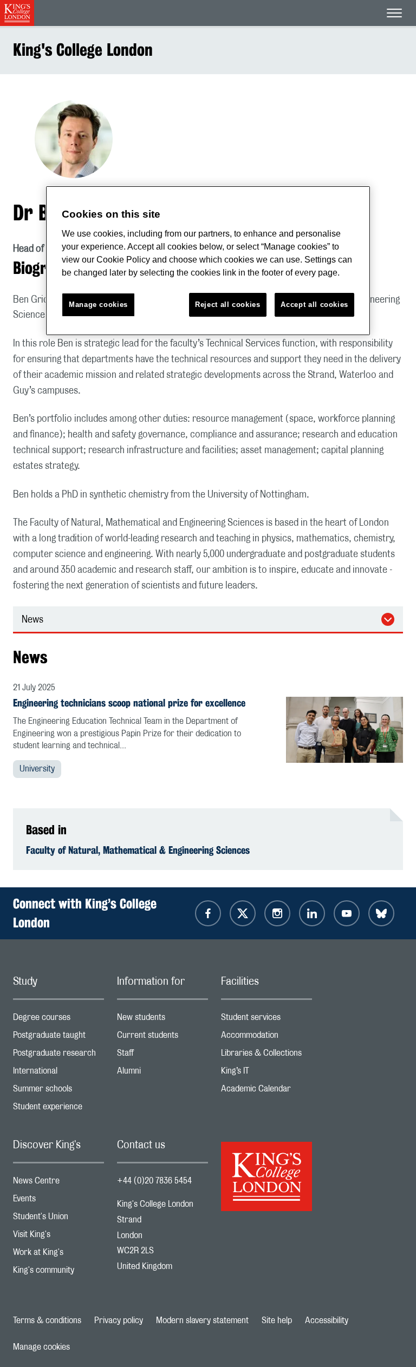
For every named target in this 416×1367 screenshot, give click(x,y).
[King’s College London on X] (243, 913)
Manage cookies (41, 1347)
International (58, 1073)
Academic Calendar (266, 1091)
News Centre (58, 1183)
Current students (162, 1037)
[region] (208, 261)
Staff (162, 1055)
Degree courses (58, 1019)
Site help (277, 1320)
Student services (266, 1019)
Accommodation (266, 1037)
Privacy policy (118, 1320)
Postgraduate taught (58, 1037)
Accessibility (326, 1320)
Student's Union (58, 1219)
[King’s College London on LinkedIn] (312, 913)
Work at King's (58, 1254)
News (32, 620)
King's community (58, 1272)
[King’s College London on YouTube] (347, 913)
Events (58, 1201)
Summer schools (58, 1091)
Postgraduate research (58, 1055)
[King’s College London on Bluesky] (381, 913)
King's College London (83, 49)
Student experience (58, 1109)
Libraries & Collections (266, 1055)
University (37, 768)
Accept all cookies (314, 304)
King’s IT (266, 1073)
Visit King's (58, 1237)
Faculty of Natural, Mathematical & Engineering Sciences (138, 850)
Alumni (162, 1073)
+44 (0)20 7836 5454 (154, 1180)
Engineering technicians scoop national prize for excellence (129, 703)
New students (162, 1019)
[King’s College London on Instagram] (277, 913)
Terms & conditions (47, 1320)
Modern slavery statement (202, 1320)
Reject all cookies (228, 304)
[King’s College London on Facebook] (208, 913)
